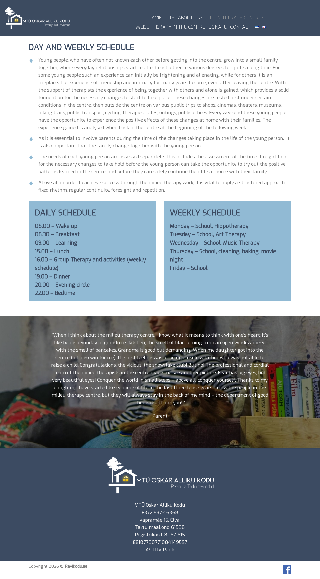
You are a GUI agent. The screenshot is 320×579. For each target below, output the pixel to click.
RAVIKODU (160, 18)
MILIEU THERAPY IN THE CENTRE (170, 27)
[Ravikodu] (37, 18)
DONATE (218, 27)
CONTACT (240, 27)
